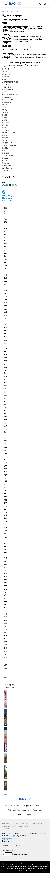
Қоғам (19, 815)
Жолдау (29, 815)
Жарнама (27, 805)
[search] (45, 4)
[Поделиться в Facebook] (3, 185)
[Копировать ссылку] (16, 185)
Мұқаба (5, 11)
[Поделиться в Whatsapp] (13, 185)
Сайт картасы (7, 850)
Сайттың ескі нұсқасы (18, 810)
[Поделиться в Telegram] (6, 185)
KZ (40, 4)
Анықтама (37, 810)
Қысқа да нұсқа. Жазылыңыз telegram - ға (8, 198)
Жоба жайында (12, 805)
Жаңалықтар (16, 11)
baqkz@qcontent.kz (9, 839)
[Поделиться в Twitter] (10, 185)
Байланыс (40, 805)
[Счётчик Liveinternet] (7, 854)
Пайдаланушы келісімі (11, 846)
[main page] (22, 3)
